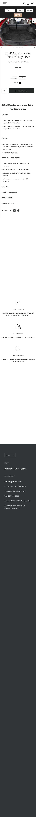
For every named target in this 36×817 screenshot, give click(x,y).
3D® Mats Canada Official (19, 62)
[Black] (20, 83)
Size (11, 78)
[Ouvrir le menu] (32, 3)
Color (16, 83)
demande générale (11, 508)
